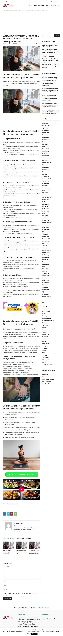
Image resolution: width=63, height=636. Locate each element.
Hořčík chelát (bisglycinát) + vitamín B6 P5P (49, 46)
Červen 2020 (45, 181)
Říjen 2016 (45, 268)
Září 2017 (44, 245)
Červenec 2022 (46, 158)
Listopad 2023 (46, 141)
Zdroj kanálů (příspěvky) (48, 379)
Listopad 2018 (46, 213)
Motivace (44, 323)
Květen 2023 (45, 146)
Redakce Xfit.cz (7, 43)
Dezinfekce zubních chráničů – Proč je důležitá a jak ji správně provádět (50, 66)
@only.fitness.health (41, 607)
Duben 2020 (45, 183)
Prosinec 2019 (46, 188)
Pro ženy (44, 339)
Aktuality (44, 306)
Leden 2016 (45, 289)
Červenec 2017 (46, 250)
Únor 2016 (45, 287)
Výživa (30, 5)
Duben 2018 (45, 229)
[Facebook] (48, 1)
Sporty (48, 5)
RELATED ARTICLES (9, 538)
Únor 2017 (45, 261)
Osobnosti (45, 325)
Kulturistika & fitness (38, 5)
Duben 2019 (45, 204)
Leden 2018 (45, 236)
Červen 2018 (45, 225)
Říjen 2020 (45, 174)
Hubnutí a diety (46, 318)
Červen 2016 (45, 278)
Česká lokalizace (47, 384)
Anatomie (53, 5)
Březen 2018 (45, 231)
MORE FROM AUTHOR (24, 538)
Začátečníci (45, 357)
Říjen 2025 (45, 128)
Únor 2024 (45, 135)
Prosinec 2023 (46, 139)
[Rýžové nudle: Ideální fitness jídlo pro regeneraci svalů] (8, 545)
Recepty (13, 10)
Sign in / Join (5, 1)
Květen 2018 (45, 227)
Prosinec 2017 (46, 238)
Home (4, 10)
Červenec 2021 (46, 162)
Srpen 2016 (45, 273)
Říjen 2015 (45, 291)
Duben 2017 (45, 257)
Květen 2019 (45, 201)
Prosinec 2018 (46, 211)
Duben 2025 (45, 130)
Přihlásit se (45, 377)
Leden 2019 (45, 208)
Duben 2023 (45, 148)
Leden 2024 (45, 137)
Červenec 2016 (46, 275)
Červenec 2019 (46, 197)
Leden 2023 (45, 151)
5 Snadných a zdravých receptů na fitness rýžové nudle (21, 552)
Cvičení (44, 313)
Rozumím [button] (34, 633)
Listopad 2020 (46, 171)
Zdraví (44, 362)
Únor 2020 (45, 185)
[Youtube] (59, 1)
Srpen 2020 (45, 176)
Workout (44, 355)
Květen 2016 (45, 280)
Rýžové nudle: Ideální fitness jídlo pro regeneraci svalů (7, 552)
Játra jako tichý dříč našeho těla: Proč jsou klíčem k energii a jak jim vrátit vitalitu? (50, 51)
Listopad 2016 (46, 266)
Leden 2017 (45, 264)
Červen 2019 (45, 199)
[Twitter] (54, 1)
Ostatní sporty (46, 334)
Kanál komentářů (47, 381)
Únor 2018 (45, 234)
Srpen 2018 (45, 220)
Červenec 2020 (46, 178)
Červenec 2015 (46, 296)
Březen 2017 (45, 259)
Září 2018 (44, 218)
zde (10, 178)
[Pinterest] (11, 514)
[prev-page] (4, 557)
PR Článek (45, 336)
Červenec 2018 (46, 222)
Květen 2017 (45, 255)
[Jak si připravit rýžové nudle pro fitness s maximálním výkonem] (34, 545)
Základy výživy (46, 359)
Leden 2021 (45, 167)
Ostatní (44, 327)
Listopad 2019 (46, 190)
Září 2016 (44, 271)
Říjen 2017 (45, 243)
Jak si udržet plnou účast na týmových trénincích (49, 55)
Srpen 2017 (45, 248)
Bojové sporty (46, 311)
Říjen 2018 (45, 215)
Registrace (45, 374)
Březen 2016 (45, 285)
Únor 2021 (45, 165)
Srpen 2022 (45, 155)
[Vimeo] (56, 1)
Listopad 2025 (46, 125)
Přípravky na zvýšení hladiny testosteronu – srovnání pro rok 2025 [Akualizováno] (51, 60)
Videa (44, 350)
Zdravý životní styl (47, 364)
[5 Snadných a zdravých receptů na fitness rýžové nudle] (21, 545)
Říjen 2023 (45, 144)
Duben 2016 (45, 282)
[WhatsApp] (15, 514)
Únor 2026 (45, 123)
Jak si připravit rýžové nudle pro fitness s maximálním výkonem (33, 552)
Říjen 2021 (45, 160)
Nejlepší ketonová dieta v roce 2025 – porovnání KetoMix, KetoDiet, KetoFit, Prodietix (50, 90)
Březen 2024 (45, 132)
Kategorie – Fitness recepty (10, 504)
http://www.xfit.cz (17, 525)
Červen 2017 (45, 252)
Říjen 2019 (45, 192)
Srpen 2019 (45, 195)
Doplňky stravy (46, 316)
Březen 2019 (45, 206)
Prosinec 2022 (46, 153)
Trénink (44, 348)
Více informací (15, 631)
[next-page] (6, 557)
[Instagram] (51, 1)
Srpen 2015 (45, 294)
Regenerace (45, 343)
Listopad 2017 (46, 241)
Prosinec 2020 (46, 169)
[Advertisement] (31, 23)
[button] (58, 5)
